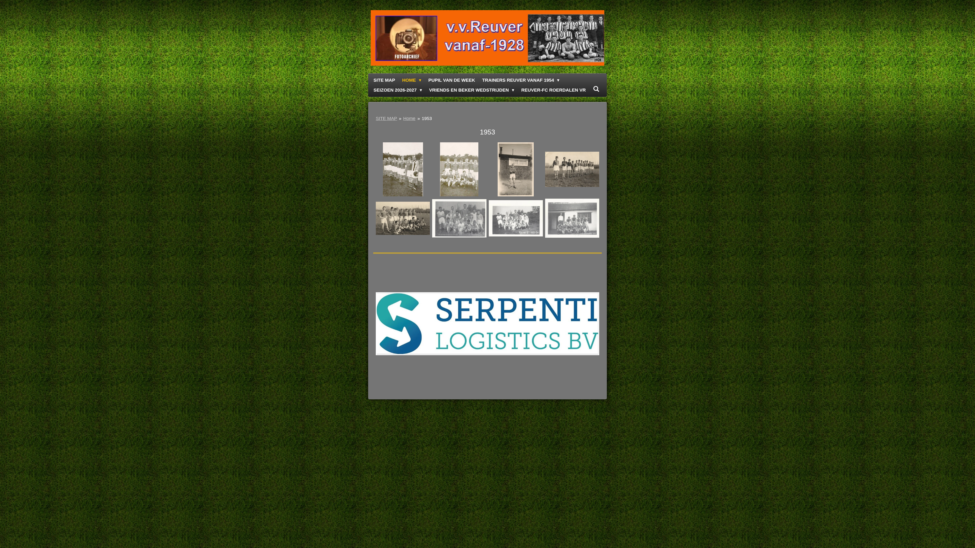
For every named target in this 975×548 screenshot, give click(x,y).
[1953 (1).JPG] (403, 169)
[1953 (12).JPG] (516, 218)
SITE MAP (386, 118)
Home (409, 118)
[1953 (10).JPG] (572, 169)
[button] (595, 272)
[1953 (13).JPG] (459, 218)
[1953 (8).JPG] (516, 169)
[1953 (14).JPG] (572, 218)
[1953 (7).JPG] (403, 218)
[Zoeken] (596, 89)
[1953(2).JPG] (459, 169)
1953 (427, 118)
